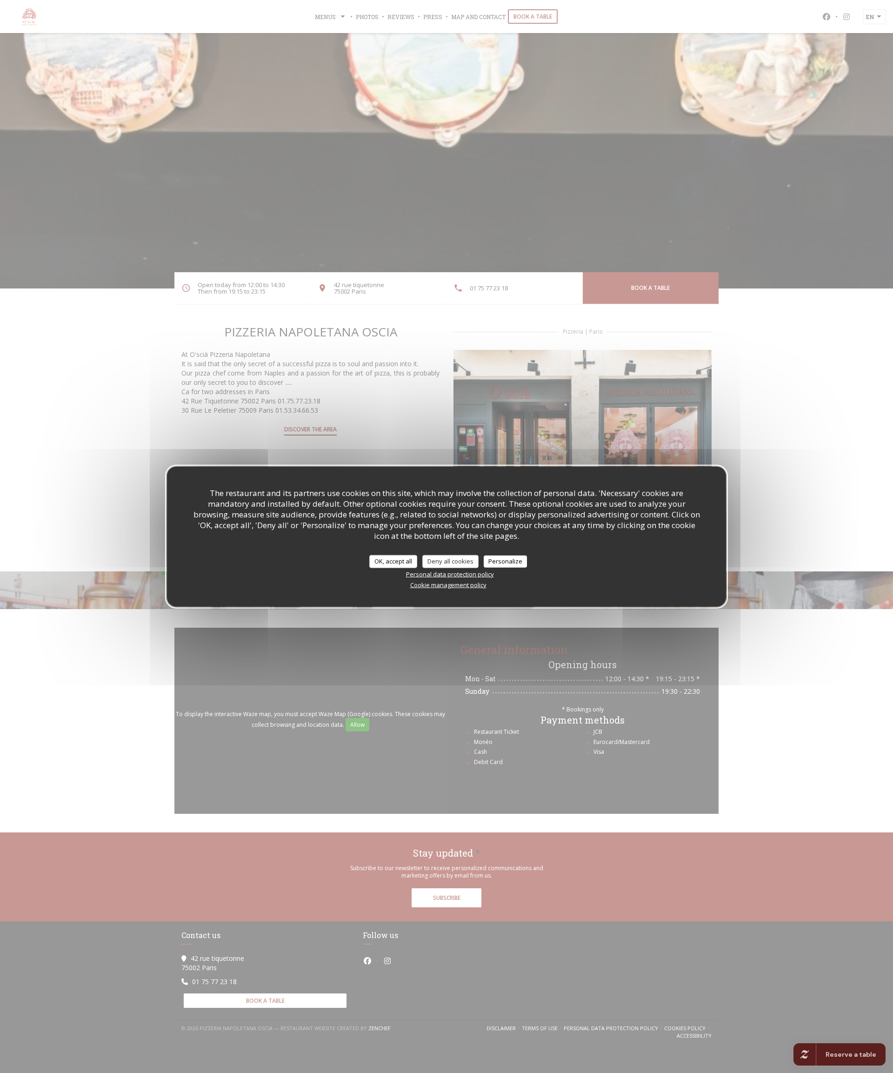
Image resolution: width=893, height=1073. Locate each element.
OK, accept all (393, 561)
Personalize (505, 561)
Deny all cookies (450, 561)
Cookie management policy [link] (448, 584)
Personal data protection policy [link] (450, 574)
